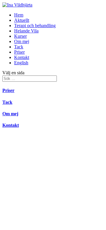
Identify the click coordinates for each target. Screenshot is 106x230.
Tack (18, 46)
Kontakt (21, 57)
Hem (18, 14)
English (21, 62)
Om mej (21, 41)
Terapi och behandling (35, 25)
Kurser (20, 36)
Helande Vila (26, 30)
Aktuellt (21, 20)
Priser (19, 52)
